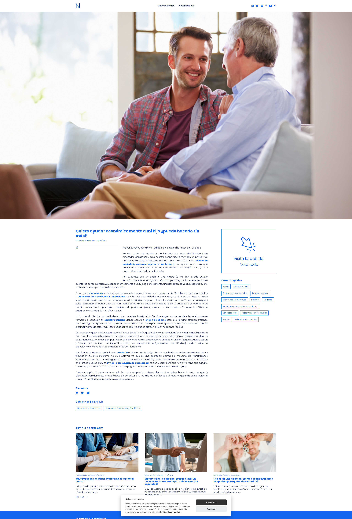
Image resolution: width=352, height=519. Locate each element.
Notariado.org (186, 5)
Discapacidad (241, 286)
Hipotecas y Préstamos (88, 408)
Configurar (211, 509)
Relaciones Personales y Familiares (123, 408)
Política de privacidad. (170, 512)
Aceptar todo (211, 502)
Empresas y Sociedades (235, 293)
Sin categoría (230, 312)
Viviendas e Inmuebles (246, 319)
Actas (226, 286)
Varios (226, 319)
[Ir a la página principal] (114, 5)
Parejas (255, 299)
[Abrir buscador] (275, 5)
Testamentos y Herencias (254, 312)
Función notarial (260, 293)
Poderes (268, 299)
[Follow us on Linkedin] (252, 5)
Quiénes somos (166, 5)
